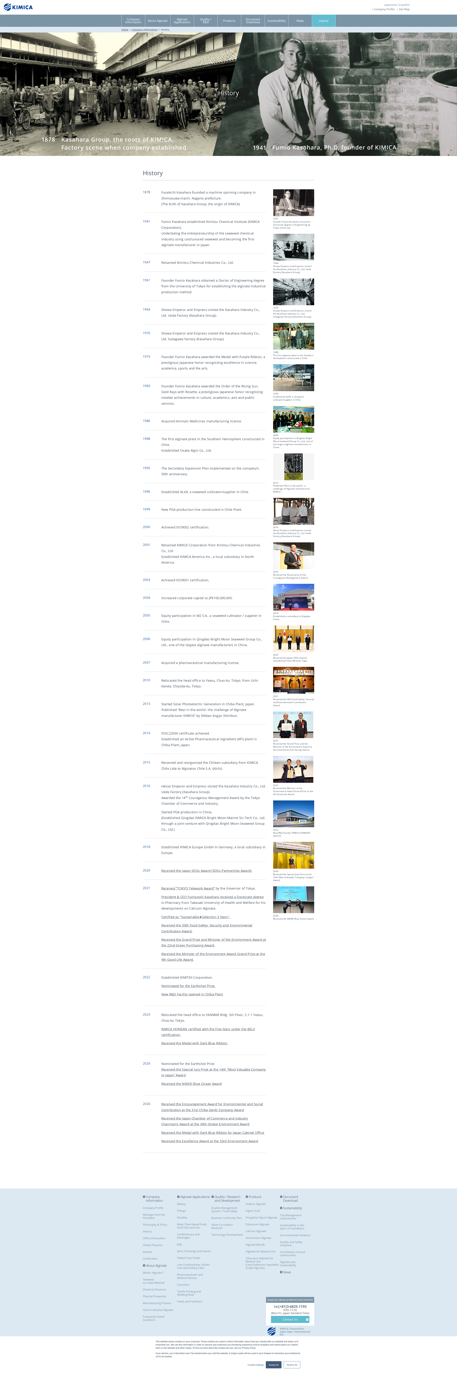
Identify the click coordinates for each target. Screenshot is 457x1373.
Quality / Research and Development (227, 1199)
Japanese (391, 4)
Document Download (290, 1199)
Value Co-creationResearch (222, 1226)
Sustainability (292, 1208)
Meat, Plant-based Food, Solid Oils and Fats (192, 1226)
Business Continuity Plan (226, 1217)
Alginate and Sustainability (288, 1263)
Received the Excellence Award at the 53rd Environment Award (209, 1141)
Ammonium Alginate (258, 1237)
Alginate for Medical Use (261, 1251)
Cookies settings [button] (256, 1364)
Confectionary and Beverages (188, 1236)
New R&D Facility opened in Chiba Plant (192, 994)
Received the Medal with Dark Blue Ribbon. (194, 1043)
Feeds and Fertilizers (189, 1301)
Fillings (181, 1210)
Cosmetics (183, 1284)
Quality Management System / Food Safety (224, 1209)
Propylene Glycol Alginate (261, 1217)
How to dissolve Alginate (158, 1309)
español (404, 4)
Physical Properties (154, 1296)
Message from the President (154, 1216)
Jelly (179, 1244)
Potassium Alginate (257, 1224)
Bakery (181, 1203)
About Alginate (156, 1266)
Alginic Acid (253, 1210)
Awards (147, 1251)
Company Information (145, 29)
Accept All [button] (273, 1364)
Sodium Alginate (256, 1203)
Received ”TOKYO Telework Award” (188, 888)
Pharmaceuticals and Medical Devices (190, 1276)
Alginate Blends (255, 1244)
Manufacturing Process (157, 1303)
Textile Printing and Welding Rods (189, 1293)
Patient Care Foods (188, 1257)
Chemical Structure (154, 1289)
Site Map (404, 9)
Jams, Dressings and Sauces (194, 1251)
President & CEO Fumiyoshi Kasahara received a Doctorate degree (212, 897)
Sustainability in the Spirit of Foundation (292, 1227)
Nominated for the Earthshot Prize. (188, 986)
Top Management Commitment (291, 1217)
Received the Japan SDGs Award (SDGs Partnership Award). (206, 870)
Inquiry (323, 21)
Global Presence (153, 1245)
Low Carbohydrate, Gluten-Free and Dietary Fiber (193, 1266)
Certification (150, 1258)
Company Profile (384, 9)
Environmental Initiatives (295, 1235)
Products (255, 1197)
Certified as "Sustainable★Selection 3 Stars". (195, 917)
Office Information (154, 1238)
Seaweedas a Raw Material (153, 1281)
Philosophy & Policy (155, 1224)
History (147, 1231)
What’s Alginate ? (153, 1272)
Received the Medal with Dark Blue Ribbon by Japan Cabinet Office (212, 1132)
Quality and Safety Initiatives (291, 1243)
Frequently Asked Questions (153, 1318)
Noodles (182, 1217)
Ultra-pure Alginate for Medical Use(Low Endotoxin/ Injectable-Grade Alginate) (262, 1263)
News (287, 1272)
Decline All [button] (292, 1364)
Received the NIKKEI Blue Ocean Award (191, 1084)
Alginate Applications (195, 1197)
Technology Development (227, 1234)
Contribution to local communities (292, 1253)
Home (124, 29)
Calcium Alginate (256, 1231)
